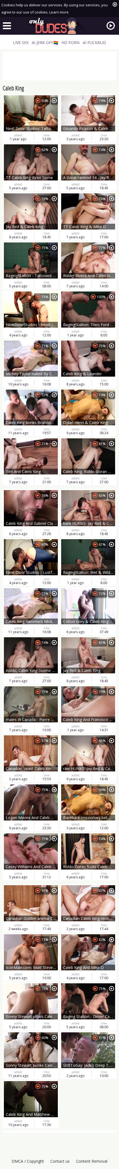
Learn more (59, 12)
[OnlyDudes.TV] (59, 25)
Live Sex (21, 42)
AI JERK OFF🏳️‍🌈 (45, 42)
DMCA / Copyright (28, 1161)
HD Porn (70, 42)
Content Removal (91, 1161)
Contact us (60, 1161)
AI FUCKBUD (94, 42)
